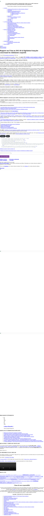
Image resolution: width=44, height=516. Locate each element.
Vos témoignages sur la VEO (12, 24)
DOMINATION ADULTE (8, 41)
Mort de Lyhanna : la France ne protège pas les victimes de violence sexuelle (17, 435)
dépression (25, 476)
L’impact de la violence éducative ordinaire (15, 26)
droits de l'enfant (20, 476)
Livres (9, 36)
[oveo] (0, 1)
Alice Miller (8, 474)
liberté (40, 476)
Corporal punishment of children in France (22, 133)
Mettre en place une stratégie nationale (7, 127)
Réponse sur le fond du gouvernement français (8, 108)
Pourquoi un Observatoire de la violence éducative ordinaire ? (18, 9)
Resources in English (11, 28)
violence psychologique (16, 481)
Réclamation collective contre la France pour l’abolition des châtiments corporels (14, 109)
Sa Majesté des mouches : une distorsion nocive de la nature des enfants (16, 433)
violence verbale (29, 481)
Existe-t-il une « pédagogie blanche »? (30, 459)
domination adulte (4, 476)
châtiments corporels (3, 148)
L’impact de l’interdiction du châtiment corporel (24, 150)
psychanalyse (39, 477)
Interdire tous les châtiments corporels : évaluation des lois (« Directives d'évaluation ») (16, 115)
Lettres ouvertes (10, 18)
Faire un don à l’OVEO (8, 497)
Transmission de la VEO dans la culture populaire (16, 27)
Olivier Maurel (16, 477)
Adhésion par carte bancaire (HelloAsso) (11, 498)
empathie (28, 476)
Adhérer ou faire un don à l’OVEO (10, 505)
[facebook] (3, 47)
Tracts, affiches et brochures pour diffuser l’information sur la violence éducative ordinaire (19, 506)
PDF (8, 136)
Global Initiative (16, 84)
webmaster (35, 489)
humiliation (37, 476)
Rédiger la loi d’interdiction (5, 126)
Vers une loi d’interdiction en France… (14, 33)
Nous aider (9, 19)
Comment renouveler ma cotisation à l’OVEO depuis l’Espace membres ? (16, 496)
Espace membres (6, 44)
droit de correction (10, 148)
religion (5, 479)
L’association (10, 10)
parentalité (22, 477)
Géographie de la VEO (11, 30)
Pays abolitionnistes (11, 31)
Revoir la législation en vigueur (6, 125)
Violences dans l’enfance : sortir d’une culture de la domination (30, 446)
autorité (14, 474)
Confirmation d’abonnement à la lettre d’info (11, 513)
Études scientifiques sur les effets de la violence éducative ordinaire (19, 22)
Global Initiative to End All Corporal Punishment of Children (31, 58)
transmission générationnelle (24, 479)
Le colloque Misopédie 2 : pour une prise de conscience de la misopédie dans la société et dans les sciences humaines (23, 441)
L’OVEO (5, 8)
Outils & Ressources (11, 38)
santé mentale (8, 479)
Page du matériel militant (4, 163)
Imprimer (2, 136)
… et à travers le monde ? (12, 34)
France (34, 476)
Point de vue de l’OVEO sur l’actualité (14, 16)
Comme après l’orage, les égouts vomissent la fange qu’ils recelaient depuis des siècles (18, 434)
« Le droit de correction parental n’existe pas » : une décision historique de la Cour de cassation (20, 439)
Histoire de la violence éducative (13, 25)
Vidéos (9, 39)
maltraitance (3, 478)
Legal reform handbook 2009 (6, 119)
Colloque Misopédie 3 (8, 426)
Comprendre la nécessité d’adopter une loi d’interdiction (10, 124)
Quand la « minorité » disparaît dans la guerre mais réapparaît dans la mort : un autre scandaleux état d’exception (23, 440)
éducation (17, 482)
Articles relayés (10, 43)
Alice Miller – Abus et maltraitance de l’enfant (8, 461)
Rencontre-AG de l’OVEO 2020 (9, 504)
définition (26, 166)
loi (14, 148)
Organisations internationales (12, 32)
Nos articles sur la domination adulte (14, 42)
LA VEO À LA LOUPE (8, 21)
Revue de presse (14, 17)
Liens (8, 40)
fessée (31, 476)
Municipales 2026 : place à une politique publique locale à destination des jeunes (17, 438)
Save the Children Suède (26, 113)
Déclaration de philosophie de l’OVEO (14, 11)
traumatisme (33, 479)
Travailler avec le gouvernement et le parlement (9, 128)
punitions (2, 479)
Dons (12, 14)
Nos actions (9, 15)
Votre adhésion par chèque (8, 509)
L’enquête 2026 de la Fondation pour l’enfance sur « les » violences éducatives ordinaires (19, 436)
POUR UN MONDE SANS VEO (10, 29)
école (13, 482)
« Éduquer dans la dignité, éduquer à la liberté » (12, 437)
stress (18, 479)
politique (30, 477)
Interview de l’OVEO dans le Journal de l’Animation (13, 432)
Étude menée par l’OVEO (12, 23)
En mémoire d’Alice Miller (9, 457)
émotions (20, 482)
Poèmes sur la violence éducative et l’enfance (11, 503)
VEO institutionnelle (11, 35)
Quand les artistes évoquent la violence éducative (16, 37)
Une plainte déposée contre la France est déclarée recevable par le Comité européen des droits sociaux (17, 107)
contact (14, 489)
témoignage (6, 166)
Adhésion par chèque (7, 514)
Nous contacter (10, 20)
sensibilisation (14, 479)
